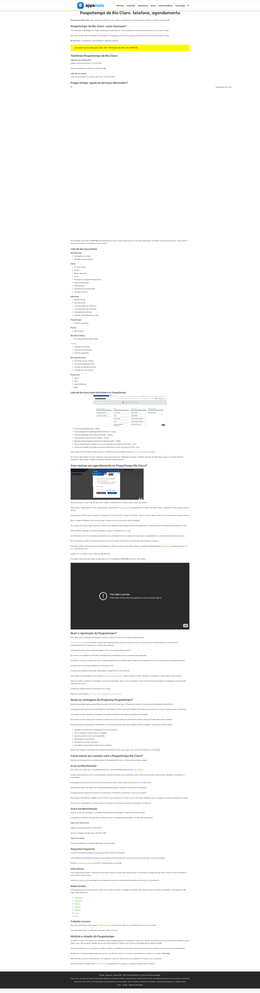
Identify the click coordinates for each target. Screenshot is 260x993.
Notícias (120, 5)
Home (119, 985)
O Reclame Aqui (76, 642)
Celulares (131, 5)
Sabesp (74, 343)
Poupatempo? (101, 964)
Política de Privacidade (136, 985)
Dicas (153, 5)
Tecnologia (180, 5)
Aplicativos (143, 5)
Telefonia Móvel (165, 5)
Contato (124, 985)
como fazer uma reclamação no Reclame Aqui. (105, 694)
